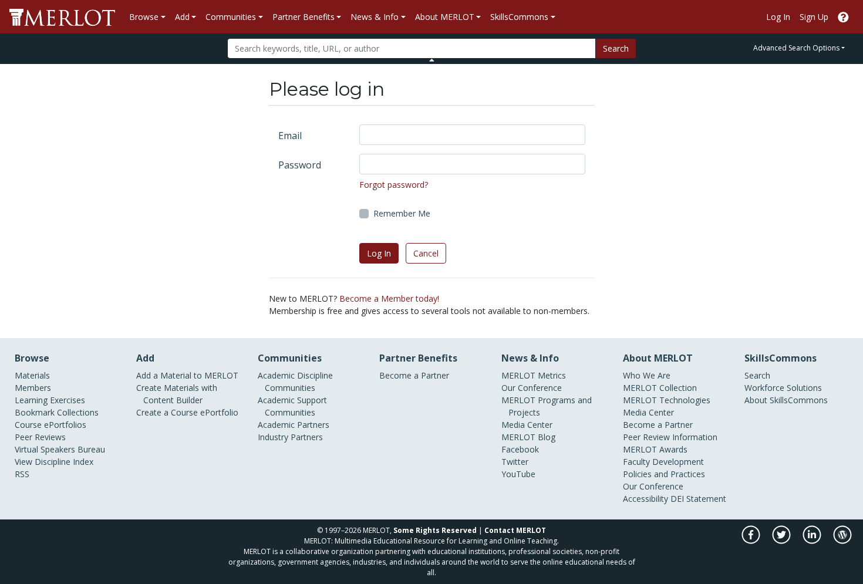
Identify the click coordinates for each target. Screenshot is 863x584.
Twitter (514, 461)
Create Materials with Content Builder (176, 394)
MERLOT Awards (655, 449)
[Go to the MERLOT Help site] (843, 17)
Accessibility (645, 498)
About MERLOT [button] (444, 16)
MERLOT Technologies (666, 400)
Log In (778, 16)
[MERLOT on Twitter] (782, 541)
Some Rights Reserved (435, 530)
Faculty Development (663, 461)
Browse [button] (144, 16)
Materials (32, 375)
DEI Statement (698, 498)
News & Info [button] (374, 16)
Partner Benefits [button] (303, 16)
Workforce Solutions (783, 387)
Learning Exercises (50, 400)
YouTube (518, 474)
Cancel (426, 253)
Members (33, 387)
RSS (22, 474)
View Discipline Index (54, 461)
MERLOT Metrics (533, 375)
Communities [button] (230, 16)
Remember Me (401, 213)
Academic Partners (293, 424)
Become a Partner (414, 375)
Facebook (520, 449)
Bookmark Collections (57, 412)
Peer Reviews (40, 437)
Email (290, 135)
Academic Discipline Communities (295, 381)
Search (616, 48)
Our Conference (531, 387)
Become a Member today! (389, 298)
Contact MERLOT (515, 530)
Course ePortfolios (50, 424)
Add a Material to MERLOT (187, 375)
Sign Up (814, 16)
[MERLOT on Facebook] (751, 541)
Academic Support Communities (292, 406)
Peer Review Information (670, 437)
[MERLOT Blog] (842, 541)
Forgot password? (393, 184)
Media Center (526, 424)
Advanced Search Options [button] (796, 48)
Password (299, 164)
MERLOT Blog (528, 437)
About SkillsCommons (786, 400)
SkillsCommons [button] (519, 16)
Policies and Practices (664, 474)
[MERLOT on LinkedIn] (812, 541)
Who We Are (646, 375)
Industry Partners (290, 437)
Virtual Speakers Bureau (60, 449)
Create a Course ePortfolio (187, 412)
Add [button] (182, 16)
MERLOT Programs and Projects (546, 406)
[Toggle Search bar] (431, 60)
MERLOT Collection (660, 387)
